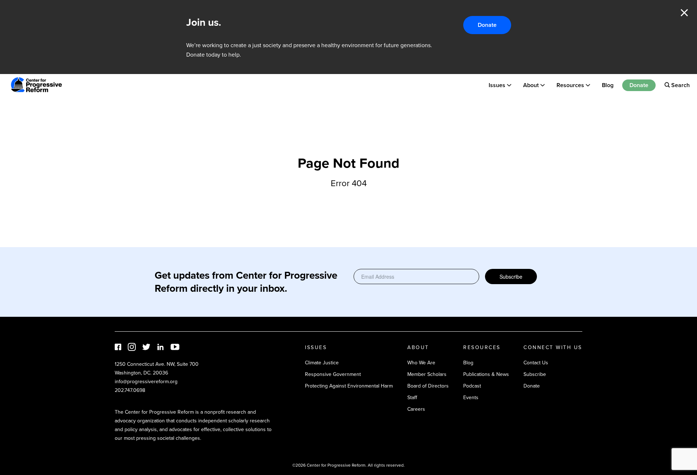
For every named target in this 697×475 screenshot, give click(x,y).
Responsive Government (333, 374)
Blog (608, 85)
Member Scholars (427, 374)
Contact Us (535, 363)
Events (470, 397)
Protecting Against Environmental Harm (349, 386)
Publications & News (486, 374)
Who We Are (421, 363)
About (531, 85)
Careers (416, 409)
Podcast (472, 386)
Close (684, 13)
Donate (487, 25)
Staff (412, 397)
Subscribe (511, 276)
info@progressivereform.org (146, 381)
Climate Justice (322, 363)
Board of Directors (428, 386)
